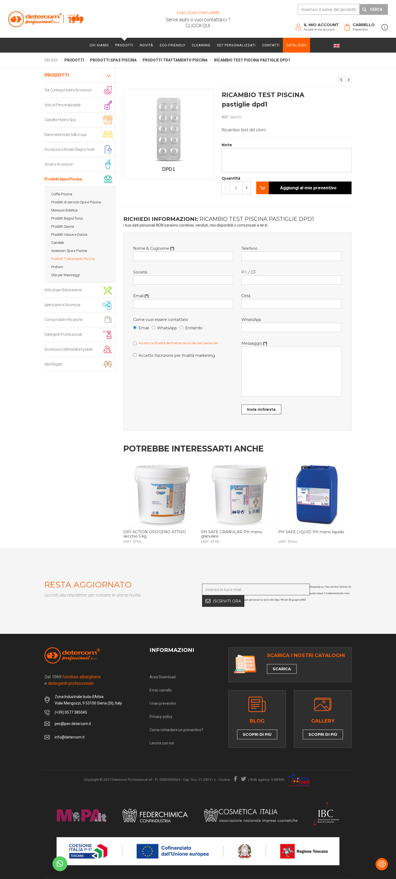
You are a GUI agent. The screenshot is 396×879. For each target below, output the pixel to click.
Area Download (163, 677)
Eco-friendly (172, 45)
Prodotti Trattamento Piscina (73, 259)
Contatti (271, 45)
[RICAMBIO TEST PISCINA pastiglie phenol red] (341, 79)
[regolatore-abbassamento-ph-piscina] (239, 494)
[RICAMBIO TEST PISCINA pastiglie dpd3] (348, 79)
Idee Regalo (53, 364)
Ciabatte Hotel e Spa (59, 120)
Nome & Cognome (153, 248)
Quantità (231, 178)
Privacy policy (161, 716)
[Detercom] (46, 19)
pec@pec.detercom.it (73, 723)
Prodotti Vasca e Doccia (69, 234)
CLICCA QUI (198, 25)
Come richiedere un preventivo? (176, 730)
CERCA (376, 9)
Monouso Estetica (64, 210)
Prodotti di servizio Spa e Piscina (76, 202)
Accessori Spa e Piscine (69, 251)
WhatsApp (167, 328)
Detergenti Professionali (63, 334)
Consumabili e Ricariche (63, 319)
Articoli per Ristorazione (63, 290)
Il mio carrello (161, 690)
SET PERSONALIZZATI (236, 45)
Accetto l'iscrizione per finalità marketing (176, 355)
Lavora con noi (162, 743)
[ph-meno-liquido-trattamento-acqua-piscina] (317, 494)
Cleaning (201, 45)
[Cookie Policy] (382, 864)
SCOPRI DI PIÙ (257, 734)
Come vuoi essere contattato (160, 319)
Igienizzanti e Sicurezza (62, 305)
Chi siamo (99, 45)
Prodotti (124, 45)
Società (140, 272)
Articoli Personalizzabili (62, 105)
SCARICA (282, 668)
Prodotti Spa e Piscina (63, 179)
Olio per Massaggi (65, 275)
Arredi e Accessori (58, 164)
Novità (146, 45)
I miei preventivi (163, 703)
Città (245, 295)
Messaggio (254, 343)
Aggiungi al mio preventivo (308, 187)
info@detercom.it (70, 737)
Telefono (249, 248)
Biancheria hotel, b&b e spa (65, 134)
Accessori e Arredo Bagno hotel (69, 149)
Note (227, 144)
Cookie (224, 780)
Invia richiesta (261, 409)
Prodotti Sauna (62, 226)
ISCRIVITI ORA (227, 601)
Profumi (57, 267)
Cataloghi (296, 45)
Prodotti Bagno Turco (67, 218)
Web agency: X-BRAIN (267, 780)
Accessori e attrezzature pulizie (68, 349)
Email (141, 295)
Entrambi (193, 328)
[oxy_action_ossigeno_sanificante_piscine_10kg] (162, 494)
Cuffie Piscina (61, 194)
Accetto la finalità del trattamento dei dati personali (178, 343)
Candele (57, 243)
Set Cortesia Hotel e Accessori (68, 90)
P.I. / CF (248, 272)
